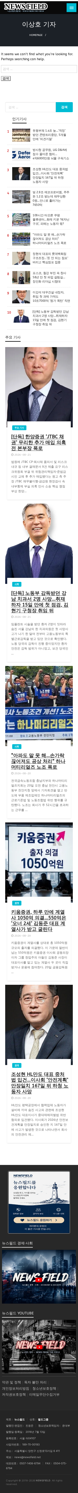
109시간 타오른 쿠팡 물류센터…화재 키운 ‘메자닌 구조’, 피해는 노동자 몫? (51, 219)
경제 (17, 903)
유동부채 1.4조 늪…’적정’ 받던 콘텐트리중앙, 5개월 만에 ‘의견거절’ (49, 135)
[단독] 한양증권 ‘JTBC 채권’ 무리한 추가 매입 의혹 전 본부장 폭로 (38, 442)
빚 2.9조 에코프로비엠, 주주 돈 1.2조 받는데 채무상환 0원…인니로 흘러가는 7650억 (51, 198)
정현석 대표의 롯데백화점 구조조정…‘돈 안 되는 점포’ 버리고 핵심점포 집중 (50, 258)
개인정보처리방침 (15, 1388)
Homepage (36, 35)
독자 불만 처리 (35, 1382)
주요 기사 (19, 427)
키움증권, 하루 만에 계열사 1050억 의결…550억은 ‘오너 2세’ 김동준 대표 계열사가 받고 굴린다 (38, 920)
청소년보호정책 (44, 1388)
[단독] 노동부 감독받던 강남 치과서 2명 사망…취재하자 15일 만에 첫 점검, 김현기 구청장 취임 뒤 (51, 318)
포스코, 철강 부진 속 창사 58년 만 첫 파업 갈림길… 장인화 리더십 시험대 (49, 277)
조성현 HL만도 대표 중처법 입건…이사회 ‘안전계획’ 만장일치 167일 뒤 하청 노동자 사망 (50, 175)
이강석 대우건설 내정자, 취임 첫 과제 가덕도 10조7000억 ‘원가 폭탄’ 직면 (51, 297)
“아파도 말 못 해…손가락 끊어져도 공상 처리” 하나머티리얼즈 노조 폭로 (49, 239)
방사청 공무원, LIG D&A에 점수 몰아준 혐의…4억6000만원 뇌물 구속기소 (51, 154)
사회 (17, 584)
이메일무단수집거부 (44, 1394)
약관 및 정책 (11, 1382)
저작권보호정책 (14, 1394)
